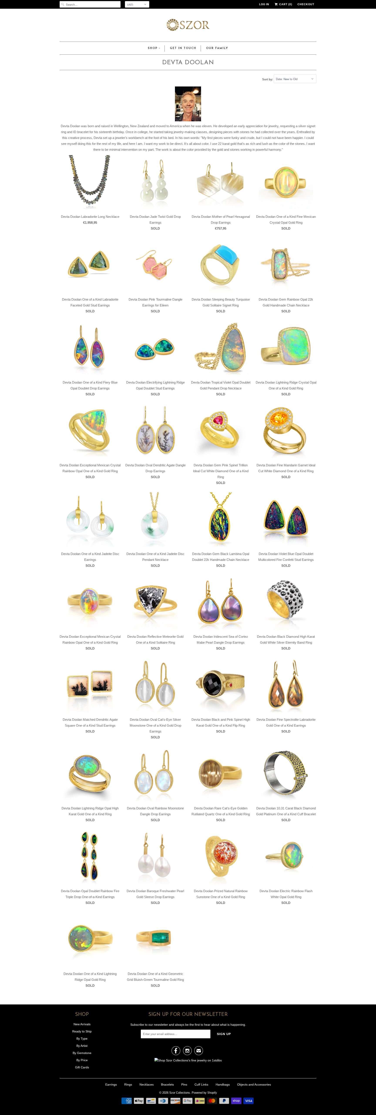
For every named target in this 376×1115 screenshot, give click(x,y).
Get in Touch (183, 48)
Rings (128, 1084)
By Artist (81, 1045)
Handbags (223, 1084)
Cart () (285, 4)
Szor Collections (179, 1092)
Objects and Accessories (254, 1084)
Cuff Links (201, 1084)
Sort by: (268, 79)
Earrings (111, 1084)
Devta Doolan (188, 63)
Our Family (217, 48)
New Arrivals (82, 1024)
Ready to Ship (82, 1031)
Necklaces (146, 1084)
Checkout (305, 4)
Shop (153, 48)
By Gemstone (82, 1053)
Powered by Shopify (204, 1092)
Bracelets (167, 1084)
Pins (184, 1084)
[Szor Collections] (188, 26)
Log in (264, 4)
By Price (82, 1060)
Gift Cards (82, 1067)
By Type (81, 1038)
